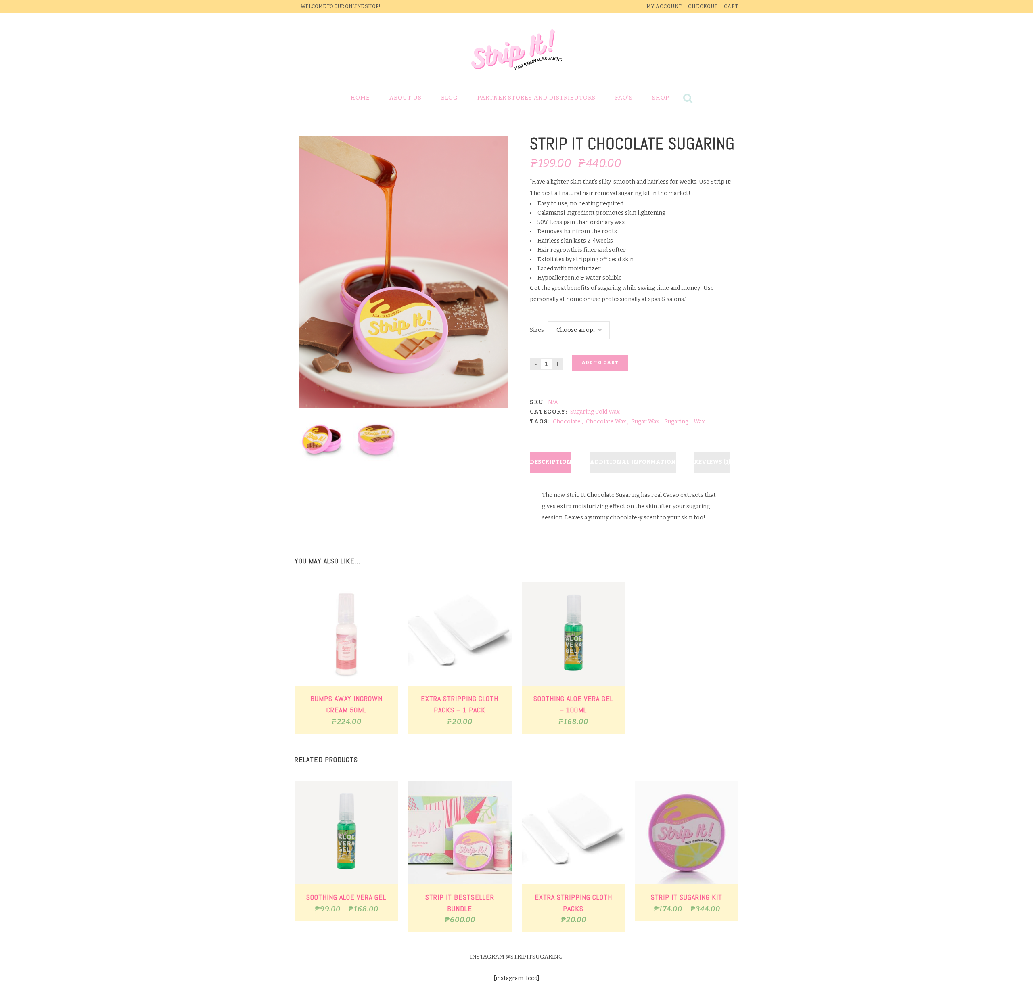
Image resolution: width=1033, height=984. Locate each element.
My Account (664, 6)
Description (550, 462)
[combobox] (579, 330)
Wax (699, 421)
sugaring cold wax (595, 411)
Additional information (633, 462)
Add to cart (600, 362)
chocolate (567, 421)
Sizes (537, 330)
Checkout (703, 6)
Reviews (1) (712, 462)
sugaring (676, 421)
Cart (731, 6)
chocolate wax (606, 421)
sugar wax (645, 421)
